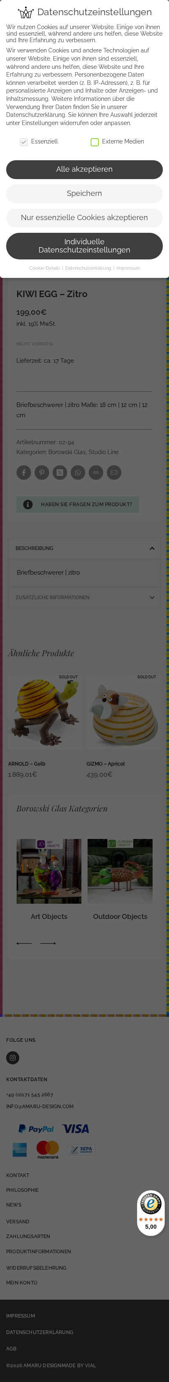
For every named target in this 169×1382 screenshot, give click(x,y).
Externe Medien (123, 141)
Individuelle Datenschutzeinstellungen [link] (84, 246)
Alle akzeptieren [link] (84, 169)
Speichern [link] (84, 193)
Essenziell (44, 141)
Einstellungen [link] (40, 123)
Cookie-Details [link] (45, 268)
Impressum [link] (128, 268)
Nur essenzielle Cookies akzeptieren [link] (84, 218)
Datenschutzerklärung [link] (35, 114)
